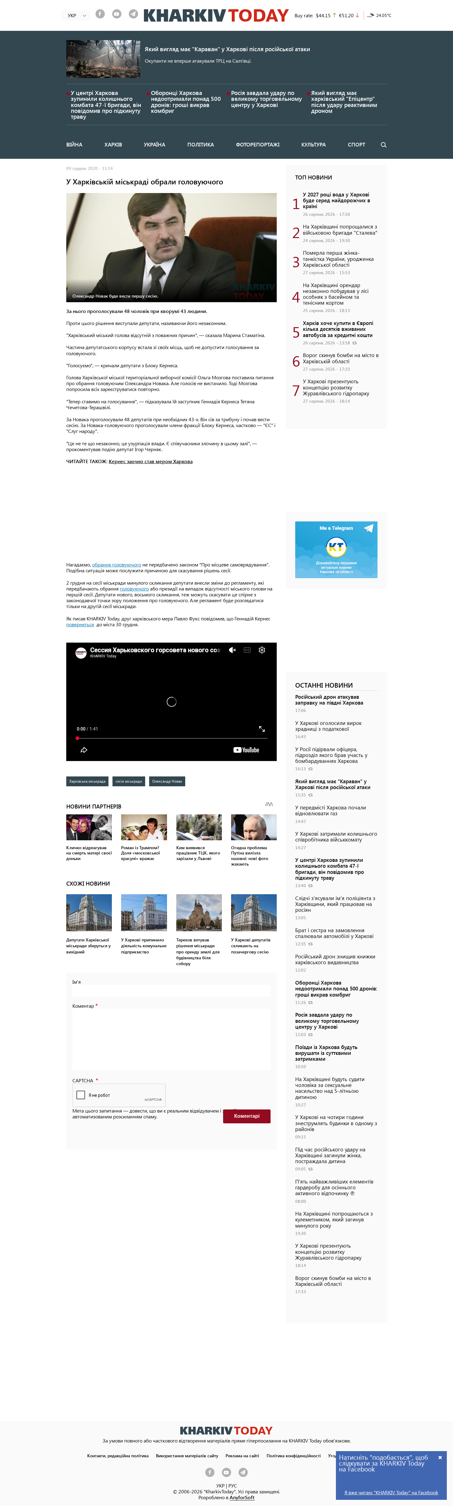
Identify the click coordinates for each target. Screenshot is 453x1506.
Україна (154, 144)
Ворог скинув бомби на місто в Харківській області (341, 358)
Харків (113, 144)
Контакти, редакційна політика (118, 1455)
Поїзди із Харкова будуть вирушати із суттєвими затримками (326, 1052)
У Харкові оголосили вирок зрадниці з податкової (328, 725)
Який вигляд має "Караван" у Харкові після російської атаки (227, 49)
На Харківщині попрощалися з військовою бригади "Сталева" (340, 229)
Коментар (83, 1005)
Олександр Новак (167, 781)
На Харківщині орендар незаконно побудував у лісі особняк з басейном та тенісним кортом (336, 294)
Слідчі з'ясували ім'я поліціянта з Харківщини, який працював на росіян (335, 904)
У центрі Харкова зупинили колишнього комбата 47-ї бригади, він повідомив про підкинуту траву (106, 104)
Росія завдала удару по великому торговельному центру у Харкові (266, 98)
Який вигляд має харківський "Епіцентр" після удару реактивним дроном (344, 101)
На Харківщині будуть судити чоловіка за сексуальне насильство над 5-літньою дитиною (330, 1088)
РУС (232, 1485)
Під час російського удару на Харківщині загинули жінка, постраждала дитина (330, 1155)
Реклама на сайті (242, 1455)
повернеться (80, 624)
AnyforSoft (242, 1497)
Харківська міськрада (87, 781)
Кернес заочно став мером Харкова (151, 461)
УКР (220, 1485)
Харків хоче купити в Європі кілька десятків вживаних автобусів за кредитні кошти (338, 328)
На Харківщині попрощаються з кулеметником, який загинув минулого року (334, 1219)
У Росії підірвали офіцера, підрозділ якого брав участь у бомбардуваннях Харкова (331, 755)
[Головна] (216, 15)
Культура (313, 144)
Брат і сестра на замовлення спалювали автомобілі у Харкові (334, 933)
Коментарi (246, 1116)
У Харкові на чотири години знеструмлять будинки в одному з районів (336, 1122)
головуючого (134, 588)
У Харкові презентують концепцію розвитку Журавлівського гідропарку (336, 387)
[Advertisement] (171, 513)
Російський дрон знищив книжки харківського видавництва (335, 959)
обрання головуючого (116, 564)
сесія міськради (129, 781)
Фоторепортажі (258, 144)
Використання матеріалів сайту (187, 1455)
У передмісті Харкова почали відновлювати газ (330, 810)
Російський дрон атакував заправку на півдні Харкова (329, 699)
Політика (200, 144)
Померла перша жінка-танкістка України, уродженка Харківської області (338, 258)
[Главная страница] (226, 1430)
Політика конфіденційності (294, 1455)
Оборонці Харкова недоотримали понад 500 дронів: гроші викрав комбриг (186, 101)
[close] (440, 1457)
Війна (74, 144)
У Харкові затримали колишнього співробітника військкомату (336, 836)
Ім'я (76, 981)
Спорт (356, 144)
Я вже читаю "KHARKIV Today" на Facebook (391, 1492)
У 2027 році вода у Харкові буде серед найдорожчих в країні (336, 200)
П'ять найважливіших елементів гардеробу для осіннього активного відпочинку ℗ (334, 1187)
